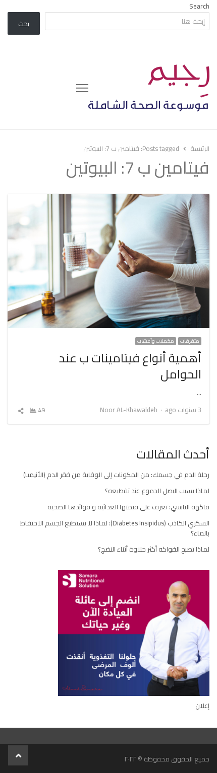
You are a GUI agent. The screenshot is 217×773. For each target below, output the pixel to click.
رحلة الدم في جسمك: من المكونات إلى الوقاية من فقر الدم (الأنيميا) (116, 475)
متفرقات (189, 341)
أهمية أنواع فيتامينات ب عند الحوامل (130, 366)
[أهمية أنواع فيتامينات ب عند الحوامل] (108, 200)
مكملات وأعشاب (155, 341)
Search (199, 6)
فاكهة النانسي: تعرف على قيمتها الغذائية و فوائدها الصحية (128, 507)
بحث (23, 24)
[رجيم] (148, 88)
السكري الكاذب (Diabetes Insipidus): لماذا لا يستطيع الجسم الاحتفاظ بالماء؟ (114, 528)
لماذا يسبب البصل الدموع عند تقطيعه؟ (157, 491)
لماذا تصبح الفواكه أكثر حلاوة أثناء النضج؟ (153, 549)
